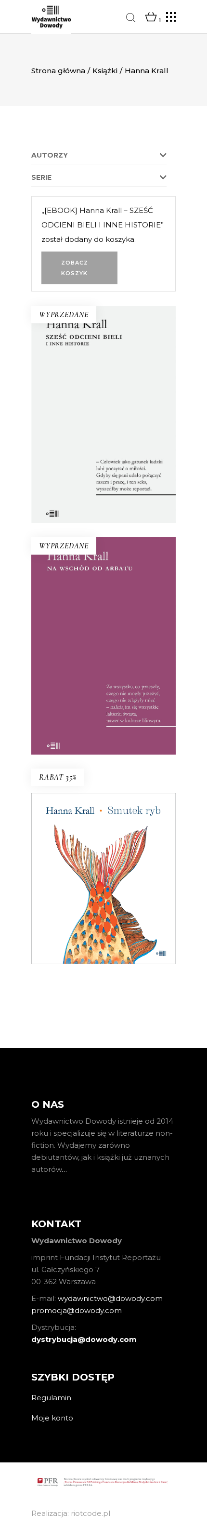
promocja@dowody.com (76, 1310)
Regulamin (51, 1397)
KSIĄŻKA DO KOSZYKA (103, 940)
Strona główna (58, 70)
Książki (104, 70)
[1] (151, 17)
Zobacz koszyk (75, 268)
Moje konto (52, 1417)
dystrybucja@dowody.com (84, 1339)
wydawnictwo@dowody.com (110, 1298)
